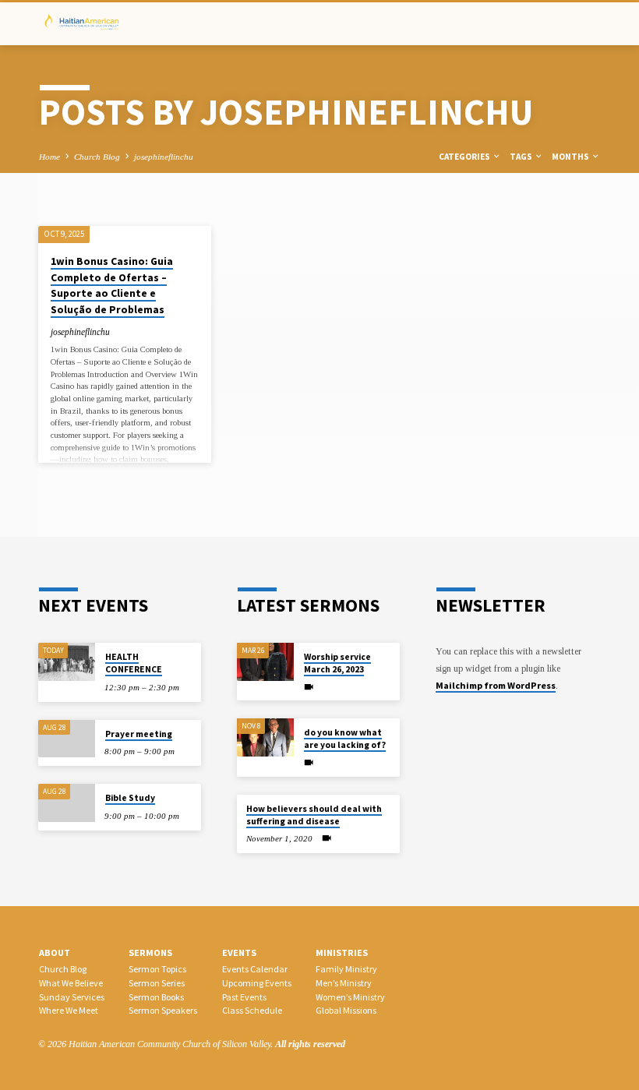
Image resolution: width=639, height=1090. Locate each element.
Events (239, 952)
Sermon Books (156, 997)
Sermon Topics (157, 969)
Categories (465, 156)
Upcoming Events (256, 983)
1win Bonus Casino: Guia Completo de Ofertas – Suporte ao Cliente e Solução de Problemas (112, 285)
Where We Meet (68, 1010)
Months (571, 156)
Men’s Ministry (344, 983)
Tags (522, 156)
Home (49, 156)
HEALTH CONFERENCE (133, 663)
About (54, 952)
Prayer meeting (138, 733)
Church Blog (97, 156)
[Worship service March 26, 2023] (265, 662)
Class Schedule (252, 1010)
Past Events (244, 997)
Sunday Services (71, 997)
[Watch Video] (308, 687)
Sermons (150, 952)
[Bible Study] (66, 803)
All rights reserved (310, 1044)
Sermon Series (157, 983)
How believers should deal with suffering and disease (314, 815)
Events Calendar (255, 969)
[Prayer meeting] (66, 739)
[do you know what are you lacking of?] (265, 737)
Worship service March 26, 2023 (337, 663)
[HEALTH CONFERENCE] (66, 662)
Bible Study (130, 797)
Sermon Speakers (163, 1010)
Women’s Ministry (350, 997)
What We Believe (71, 983)
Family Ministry (346, 969)
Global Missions (346, 1010)
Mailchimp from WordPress (496, 685)
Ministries (342, 952)
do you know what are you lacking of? (345, 738)
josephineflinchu (163, 156)
